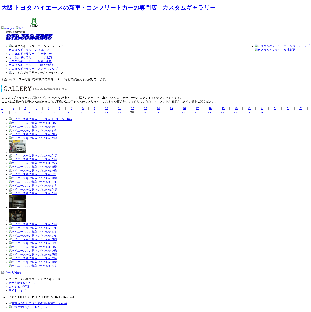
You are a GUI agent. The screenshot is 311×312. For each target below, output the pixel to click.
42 (209, 112)
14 (158, 108)
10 (106, 108)
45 (248, 112)
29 (41, 112)
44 (235, 112)
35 (119, 112)
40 (183, 112)
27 (15, 112)
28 (28, 112)
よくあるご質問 (19, 286)
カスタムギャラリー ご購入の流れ (32, 64)
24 (288, 108)
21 (249, 108)
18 (210, 108)
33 (93, 112)
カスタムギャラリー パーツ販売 (30, 57)
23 (275, 108)
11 (119, 108)
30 (54, 112)
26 (2, 112)
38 (157, 112)
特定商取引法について (23, 282)
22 (262, 108)
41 (196, 112)
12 (132, 108)
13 (145, 108)
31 (67, 112)
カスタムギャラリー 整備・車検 (30, 61)
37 (144, 112)
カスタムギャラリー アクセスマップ (33, 68)
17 (197, 108)
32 (80, 112)
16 (184, 108)
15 (171, 108)
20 (236, 108)
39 (170, 112)
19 (223, 108)
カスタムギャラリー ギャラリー (30, 53)
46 (261, 112)
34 (106, 112)
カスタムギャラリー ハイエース (29, 49)
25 (300, 108)
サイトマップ (17, 290)
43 (222, 112)
